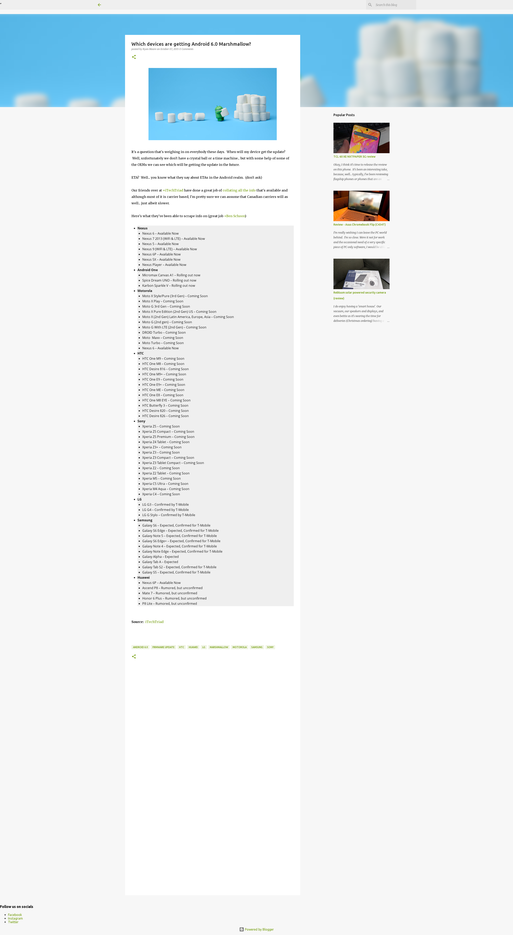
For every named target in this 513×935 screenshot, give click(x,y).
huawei (193, 647)
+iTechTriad (173, 190)
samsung (257, 647)
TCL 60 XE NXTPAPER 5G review (354, 156)
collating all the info (239, 190)
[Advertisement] (320, 173)
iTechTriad (154, 622)
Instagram (15, 918)
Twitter (13, 922)
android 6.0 (140, 647)
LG (203, 647)
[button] (133, 57)
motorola (240, 647)
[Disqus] (212, 728)
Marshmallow (219, 647)
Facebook (15, 915)
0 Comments (186, 49)
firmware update (163, 647)
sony (270, 647)
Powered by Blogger (259, 929)
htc (181, 647)
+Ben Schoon (234, 216)
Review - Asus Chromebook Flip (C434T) (359, 224)
